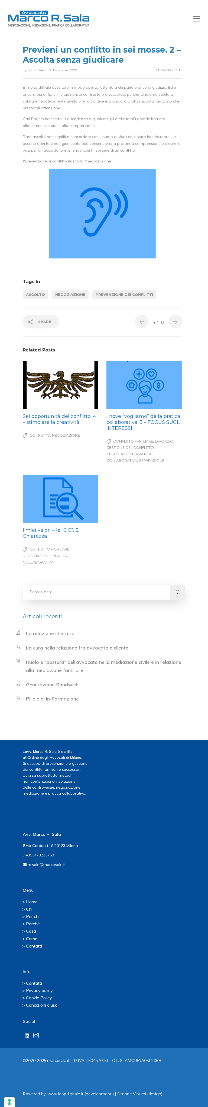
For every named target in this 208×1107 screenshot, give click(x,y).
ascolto (35, 294)
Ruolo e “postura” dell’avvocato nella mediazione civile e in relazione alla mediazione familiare (103, 666)
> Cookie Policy (37, 997)
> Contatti (32, 946)
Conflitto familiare (133, 441)
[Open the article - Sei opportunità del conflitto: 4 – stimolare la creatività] (42, 385)
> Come (29, 938)
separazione (151, 460)
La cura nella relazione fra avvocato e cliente (77, 648)
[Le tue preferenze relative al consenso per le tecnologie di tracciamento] (9, 1102)
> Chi (27, 909)
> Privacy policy (37, 990)
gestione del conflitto (130, 447)
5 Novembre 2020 (63, 70)
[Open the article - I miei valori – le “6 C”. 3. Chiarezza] (42, 499)
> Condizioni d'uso (39, 1005)
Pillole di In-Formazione (52, 699)
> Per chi (30, 916)
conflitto (40, 435)
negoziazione (169, 70)
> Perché (31, 923)
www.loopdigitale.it (65, 1094)
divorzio (164, 441)
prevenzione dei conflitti (124, 294)
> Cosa (29, 931)
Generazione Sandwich (52, 685)
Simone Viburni (131, 1094)
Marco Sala (37, 70)
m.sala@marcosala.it (46, 864)
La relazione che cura (50, 633)
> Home (30, 901)
